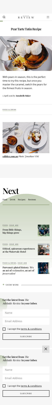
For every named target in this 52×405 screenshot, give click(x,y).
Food (5, 199)
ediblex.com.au (10, 156)
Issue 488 (13, 225)
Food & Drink (9, 109)
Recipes (21, 199)
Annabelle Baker (23, 95)
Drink (12, 199)
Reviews (32, 199)
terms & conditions (31, 329)
